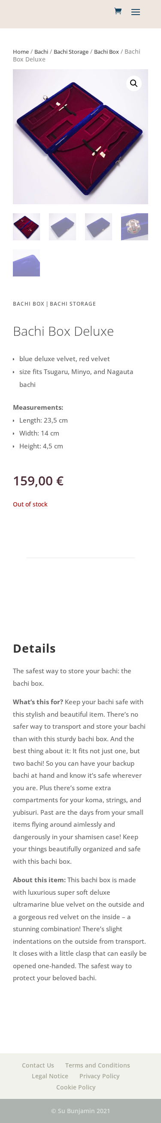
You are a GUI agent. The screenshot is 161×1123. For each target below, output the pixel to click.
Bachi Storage (71, 51)
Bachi (41, 51)
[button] (134, 83)
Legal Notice (50, 1076)
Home (21, 51)
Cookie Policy (76, 1087)
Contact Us (38, 1065)
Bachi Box (106, 51)
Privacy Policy (99, 1076)
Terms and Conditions (97, 1065)
